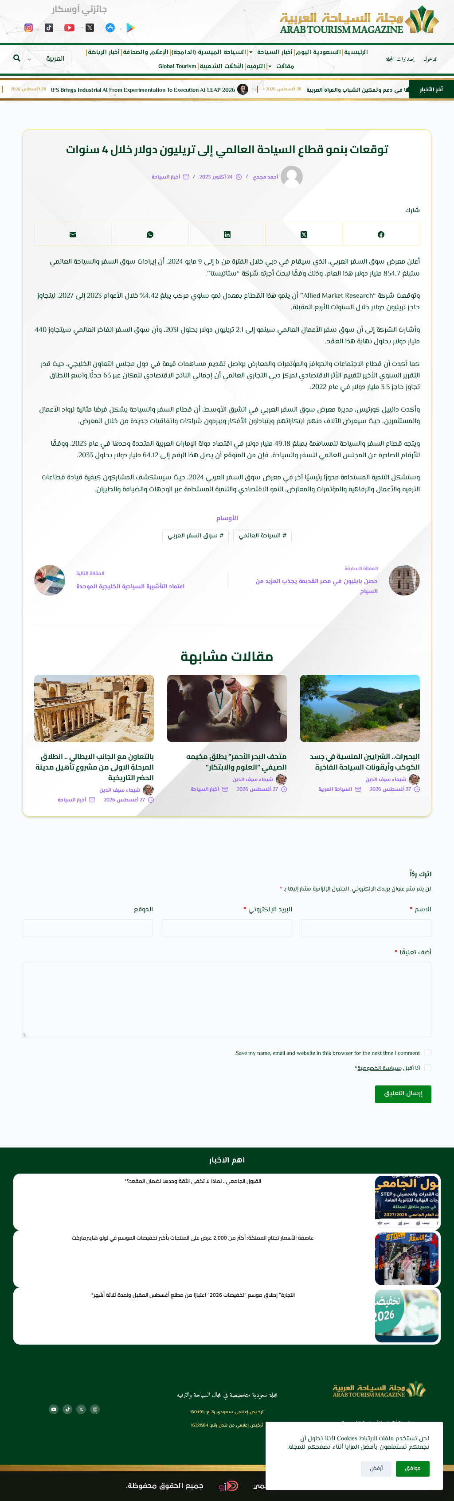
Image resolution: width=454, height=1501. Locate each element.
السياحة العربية (335, 789)
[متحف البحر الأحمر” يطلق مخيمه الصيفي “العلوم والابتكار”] (227, 708)
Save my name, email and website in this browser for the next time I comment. (327, 1053)
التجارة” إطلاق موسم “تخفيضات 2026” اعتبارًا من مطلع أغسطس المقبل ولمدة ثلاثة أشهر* (193, 1295)
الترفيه (256, 66)
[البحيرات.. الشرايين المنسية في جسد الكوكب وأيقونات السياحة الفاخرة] (360, 708)
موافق (413, 1468)
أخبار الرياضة (104, 52)
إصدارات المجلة (400, 59)
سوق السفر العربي (195, 536)
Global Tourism (177, 66)
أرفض (376, 1468)
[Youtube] (54, 1409)
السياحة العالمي (262, 536)
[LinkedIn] (227, 234)
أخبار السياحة (275, 52)
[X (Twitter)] (303, 234)
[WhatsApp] (149, 234)
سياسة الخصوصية (378, 1068)
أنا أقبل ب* (387, 1068)
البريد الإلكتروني (267, 910)
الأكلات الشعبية (221, 66)
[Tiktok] (67, 1409)
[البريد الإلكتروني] (72, 234)
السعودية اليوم (318, 52)
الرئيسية (356, 52)
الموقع (143, 910)
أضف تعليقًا (413, 953)
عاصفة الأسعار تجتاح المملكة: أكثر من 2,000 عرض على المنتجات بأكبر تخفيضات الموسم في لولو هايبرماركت (193, 1238)
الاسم (420, 910)
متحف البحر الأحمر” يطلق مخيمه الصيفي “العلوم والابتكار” (236, 762)
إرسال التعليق (403, 1094)
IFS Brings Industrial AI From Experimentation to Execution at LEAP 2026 (164, 90)
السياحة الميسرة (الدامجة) (209, 52)
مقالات (285, 66)
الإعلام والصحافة (145, 52)
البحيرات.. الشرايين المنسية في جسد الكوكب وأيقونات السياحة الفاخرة (365, 762)
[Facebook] (380, 234)
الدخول (430, 59)
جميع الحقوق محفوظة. (165, 1486)
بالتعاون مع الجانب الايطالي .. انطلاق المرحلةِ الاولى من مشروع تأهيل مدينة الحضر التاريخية (94, 767)
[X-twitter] (81, 1409)
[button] (16, 58)
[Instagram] (95, 1409)
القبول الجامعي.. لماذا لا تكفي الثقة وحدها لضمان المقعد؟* (193, 1181)
